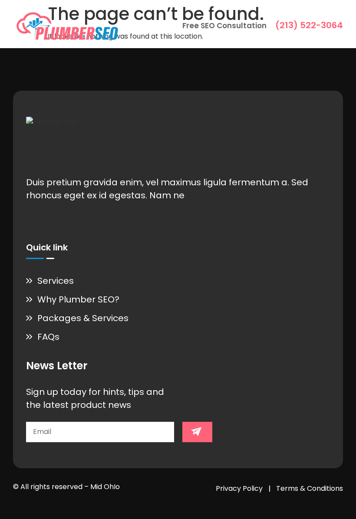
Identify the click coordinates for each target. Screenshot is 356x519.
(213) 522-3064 (309, 25)
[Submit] (197, 432)
